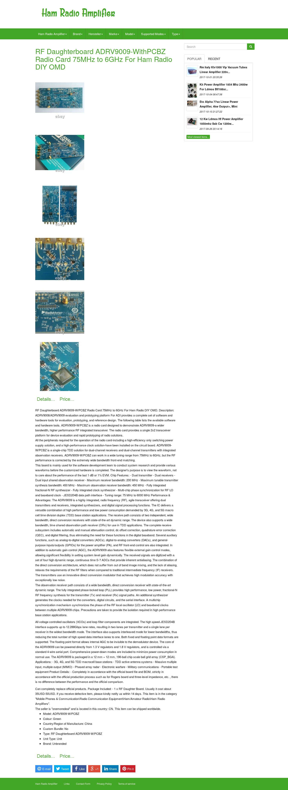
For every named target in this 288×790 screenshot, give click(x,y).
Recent (214, 59)
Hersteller (95, 34)
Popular (194, 59)
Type (175, 34)
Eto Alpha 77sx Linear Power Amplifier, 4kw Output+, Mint (219, 104)
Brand (77, 34)
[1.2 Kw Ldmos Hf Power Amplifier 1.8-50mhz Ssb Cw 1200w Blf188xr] (192, 122)
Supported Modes (152, 34)
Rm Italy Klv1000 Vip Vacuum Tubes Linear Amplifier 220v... (223, 69)
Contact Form (83, 783)
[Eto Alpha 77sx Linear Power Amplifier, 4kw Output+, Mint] (192, 105)
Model (129, 34)
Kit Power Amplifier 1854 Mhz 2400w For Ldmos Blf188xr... (224, 86)
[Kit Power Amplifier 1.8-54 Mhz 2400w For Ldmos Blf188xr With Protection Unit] (192, 88)
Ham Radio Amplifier (51, 34)
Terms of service (126, 783)
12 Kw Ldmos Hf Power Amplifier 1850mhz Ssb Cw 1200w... (221, 121)
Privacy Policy (104, 783)
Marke (113, 34)
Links (67, 783)
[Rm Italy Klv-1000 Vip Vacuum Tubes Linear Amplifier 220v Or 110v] (192, 71)
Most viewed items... (198, 136)
